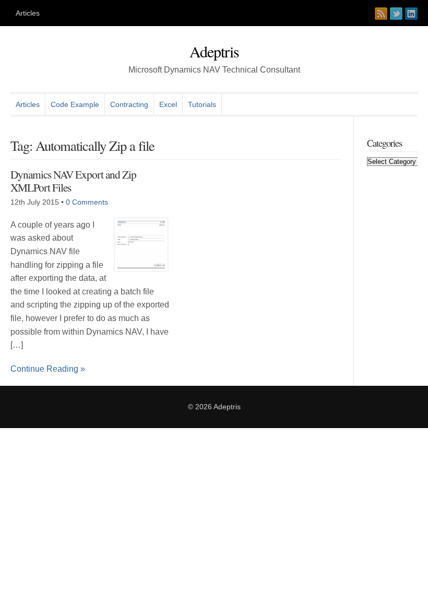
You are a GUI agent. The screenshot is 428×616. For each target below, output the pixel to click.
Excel (168, 104)
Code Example (75, 104)
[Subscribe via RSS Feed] (381, 13)
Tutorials (202, 104)
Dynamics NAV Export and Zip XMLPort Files (73, 181)
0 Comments (87, 202)
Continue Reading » (47, 368)
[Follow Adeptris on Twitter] (396, 13)
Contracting (129, 104)
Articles (28, 13)
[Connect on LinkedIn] (411, 13)
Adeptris (214, 51)
